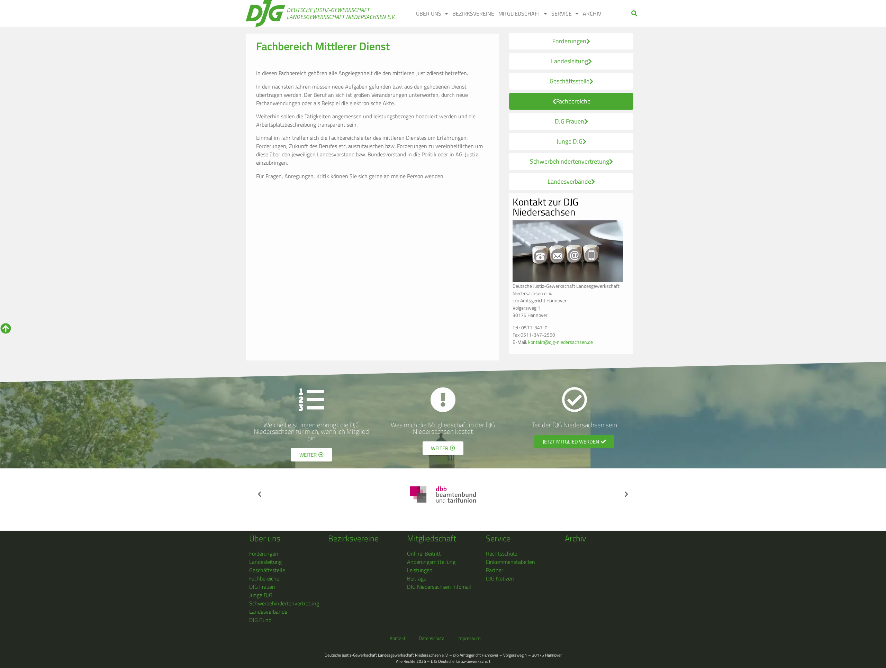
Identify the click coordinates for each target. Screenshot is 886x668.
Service (498, 538)
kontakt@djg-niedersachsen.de (560, 342)
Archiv (575, 538)
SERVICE (561, 13)
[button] (635, 13)
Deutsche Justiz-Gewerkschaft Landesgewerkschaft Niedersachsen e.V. (341, 13)
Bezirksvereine (353, 538)
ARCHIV (592, 13)
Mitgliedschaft (431, 538)
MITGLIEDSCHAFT (519, 13)
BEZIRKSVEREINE (473, 13)
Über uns (264, 538)
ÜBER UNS (428, 13)
